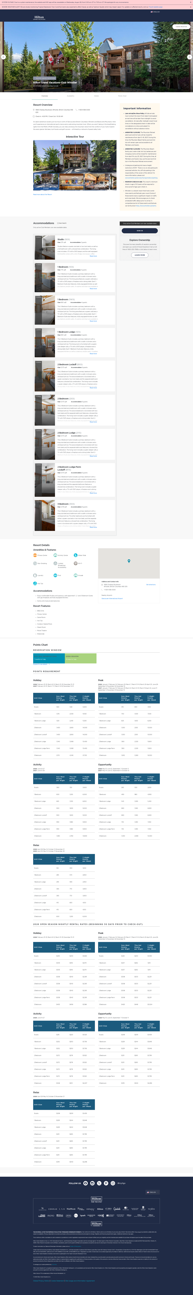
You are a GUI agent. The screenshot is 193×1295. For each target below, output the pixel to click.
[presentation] (3, 57)
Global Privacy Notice (41, 1281)
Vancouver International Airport (112, 598)
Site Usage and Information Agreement (80, 1281)
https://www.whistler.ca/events (146, 205)
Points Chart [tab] (122, 96)
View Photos (181, 26)
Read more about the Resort (42, 194)
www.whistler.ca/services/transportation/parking (141, 178)
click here (54, 1264)
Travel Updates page (155, 7)
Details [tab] (96, 96)
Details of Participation (75, 1246)
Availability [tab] (70, 96)
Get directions (151, 584)
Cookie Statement (57, 1281)
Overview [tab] (45, 96)
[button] (128, 561)
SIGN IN (140, 230)
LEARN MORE (140, 255)
